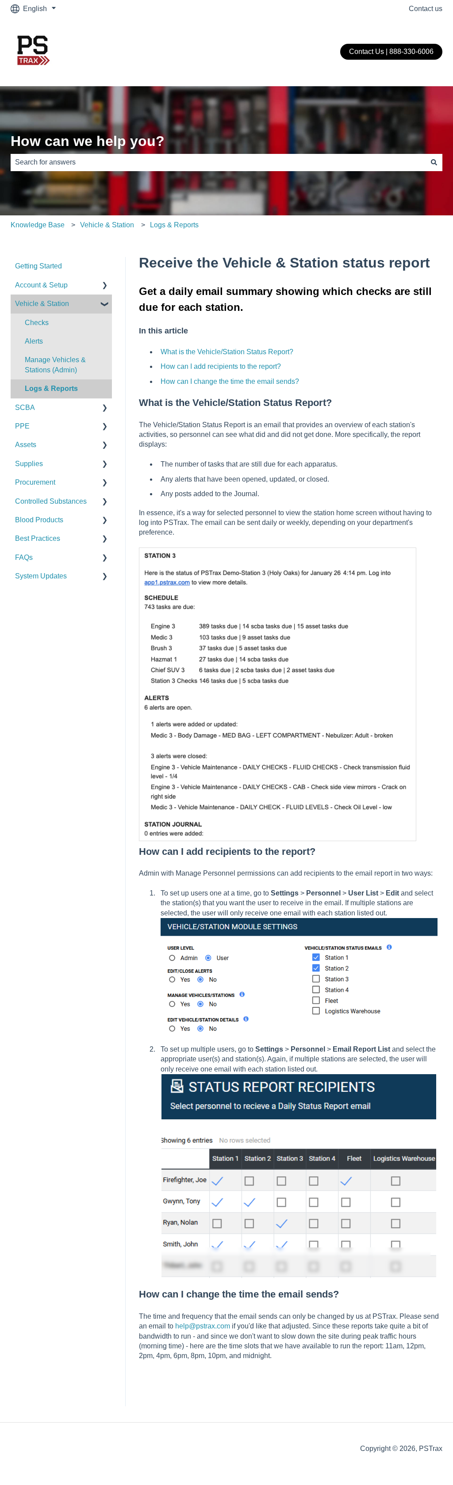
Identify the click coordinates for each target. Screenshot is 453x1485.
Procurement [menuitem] (35, 482)
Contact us (425, 8)
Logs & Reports (174, 225)
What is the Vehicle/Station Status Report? (227, 352)
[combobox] (218, 162)
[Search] (434, 162)
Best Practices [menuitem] (37, 538)
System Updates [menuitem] (41, 576)
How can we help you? (88, 141)
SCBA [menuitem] (25, 407)
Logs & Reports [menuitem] (51, 388)
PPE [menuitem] (22, 426)
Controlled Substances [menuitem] (51, 501)
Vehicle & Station (107, 225)
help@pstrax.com (202, 1326)
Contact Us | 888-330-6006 (391, 51)
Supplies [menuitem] (29, 463)
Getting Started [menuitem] (38, 266)
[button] (105, 286)
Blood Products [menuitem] (39, 520)
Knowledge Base (38, 225)
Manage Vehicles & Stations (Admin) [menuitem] (55, 364)
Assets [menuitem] (25, 444)
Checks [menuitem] (37, 322)
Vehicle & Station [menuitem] (42, 303)
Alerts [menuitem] (34, 341)
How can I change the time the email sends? (230, 381)
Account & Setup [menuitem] (41, 285)
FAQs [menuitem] (24, 557)
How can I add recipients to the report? (221, 366)
